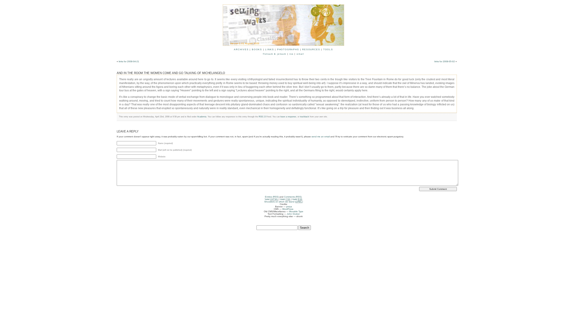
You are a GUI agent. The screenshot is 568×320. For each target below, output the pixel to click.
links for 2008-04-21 (129, 61)
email (300, 54)
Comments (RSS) (293, 197)
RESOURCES (311, 49)
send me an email (321, 136)
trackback (304, 117)
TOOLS (328, 49)
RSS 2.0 (262, 117)
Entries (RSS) (272, 197)
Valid (271, 199)
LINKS (269, 49)
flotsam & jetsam (274, 54)
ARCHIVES (241, 49)
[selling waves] (283, 44)
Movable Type (296, 211)
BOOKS (257, 49)
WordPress (287, 209)
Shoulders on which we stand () (283, 201)
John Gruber (293, 214)
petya (289, 206)
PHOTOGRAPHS (288, 49)
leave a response (288, 117)
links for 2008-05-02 (444, 61)
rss (291, 54)
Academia (201, 117)
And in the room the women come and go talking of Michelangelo (171, 73)
